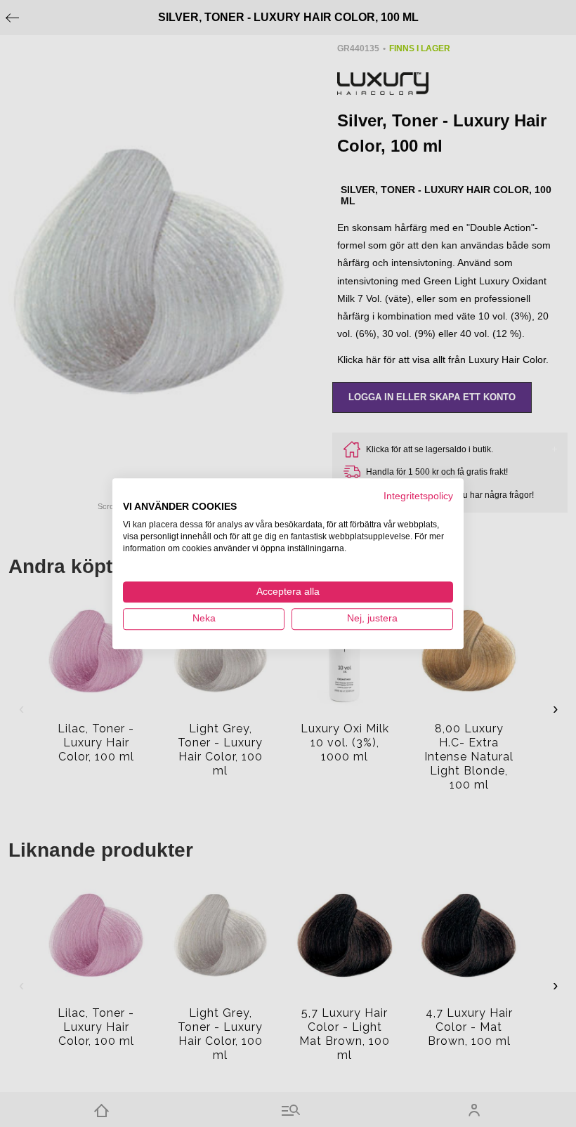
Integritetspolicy (418, 496)
